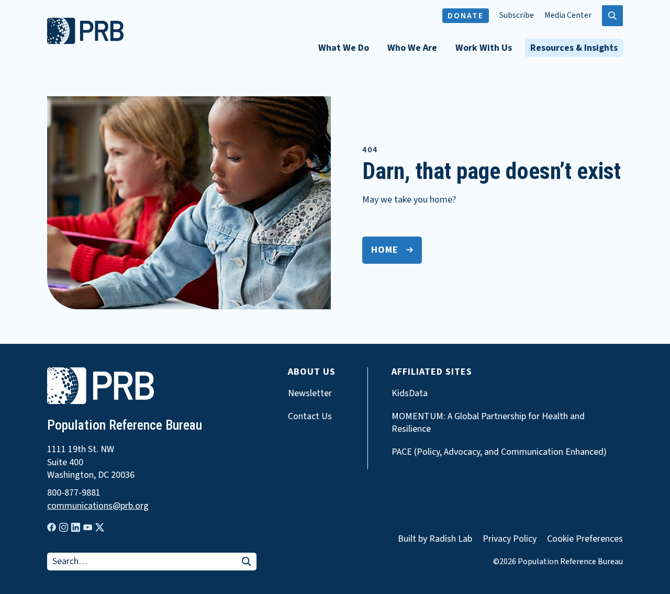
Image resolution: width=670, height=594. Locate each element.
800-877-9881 (73, 493)
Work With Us (483, 47)
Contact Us (310, 416)
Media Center (567, 15)
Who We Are (412, 47)
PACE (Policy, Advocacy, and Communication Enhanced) (499, 452)
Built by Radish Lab (435, 538)
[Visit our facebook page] (51, 527)
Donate (466, 15)
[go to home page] (85, 41)
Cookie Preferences (585, 539)
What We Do (343, 47)
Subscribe (516, 15)
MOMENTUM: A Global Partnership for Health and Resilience (488, 422)
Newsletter (310, 393)
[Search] (246, 562)
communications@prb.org (98, 506)
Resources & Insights (574, 47)
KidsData (410, 393)
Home (384, 249)
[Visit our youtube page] (87, 527)
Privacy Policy (510, 538)
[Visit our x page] (99, 527)
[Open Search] (612, 15)
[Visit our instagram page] (63, 527)
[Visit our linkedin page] (75, 527)
